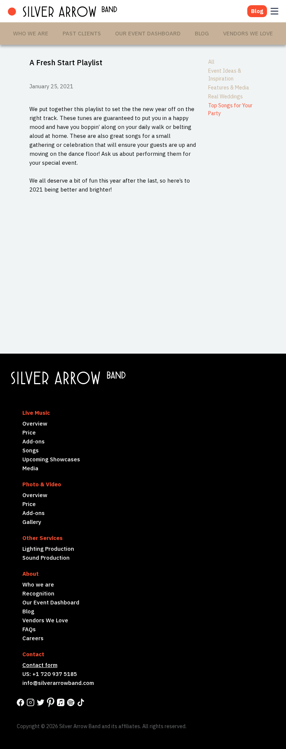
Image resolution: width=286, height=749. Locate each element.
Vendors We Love (248, 33)
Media (30, 468)
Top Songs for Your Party (230, 109)
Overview (34, 423)
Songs (30, 450)
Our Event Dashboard (148, 33)
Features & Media (228, 87)
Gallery (31, 522)
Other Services (42, 537)
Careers (33, 638)
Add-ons (33, 441)
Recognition (38, 593)
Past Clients (82, 33)
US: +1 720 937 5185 (49, 674)
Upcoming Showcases (51, 459)
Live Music (36, 412)
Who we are (38, 584)
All (211, 62)
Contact (33, 654)
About (30, 573)
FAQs (29, 629)
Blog (202, 33)
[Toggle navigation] (273, 11)
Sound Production (46, 557)
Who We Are (30, 33)
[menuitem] (30, 33)
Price (29, 432)
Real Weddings (225, 96)
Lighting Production (48, 549)
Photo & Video (41, 484)
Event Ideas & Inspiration (224, 74)
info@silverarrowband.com (58, 683)
